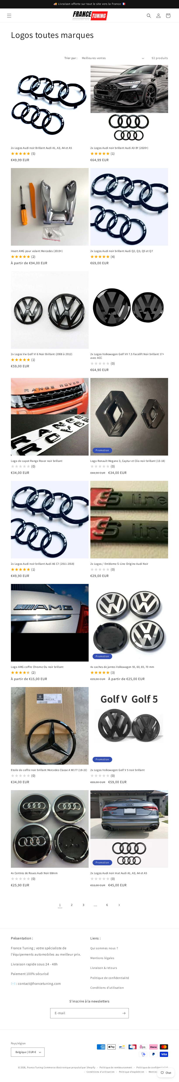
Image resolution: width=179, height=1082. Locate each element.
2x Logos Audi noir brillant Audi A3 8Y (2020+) (119, 148)
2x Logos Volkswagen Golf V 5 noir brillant (117, 770)
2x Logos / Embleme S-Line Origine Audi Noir (119, 564)
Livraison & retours (103, 968)
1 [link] (60, 905)
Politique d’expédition (131, 1071)
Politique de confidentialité (109, 978)
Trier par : (70, 58)
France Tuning (35, 1067)
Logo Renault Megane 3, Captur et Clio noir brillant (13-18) (127, 461)
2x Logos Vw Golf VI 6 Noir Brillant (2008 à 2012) (41, 354)
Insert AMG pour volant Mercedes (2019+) (37, 251)
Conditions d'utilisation (107, 988)
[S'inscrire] (124, 1013)
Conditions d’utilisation (101, 1071)
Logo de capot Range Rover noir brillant (36, 461)
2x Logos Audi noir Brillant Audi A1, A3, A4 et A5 (41, 148)
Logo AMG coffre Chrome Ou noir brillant (37, 667)
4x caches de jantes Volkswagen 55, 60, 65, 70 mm (122, 667)
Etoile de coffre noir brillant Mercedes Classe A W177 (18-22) (49, 770)
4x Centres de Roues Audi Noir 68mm (34, 873)
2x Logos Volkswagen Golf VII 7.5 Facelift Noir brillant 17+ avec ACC (127, 356)
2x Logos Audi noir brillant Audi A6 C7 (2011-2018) (42, 564)
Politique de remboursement (116, 1067)
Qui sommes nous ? (104, 948)
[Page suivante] (119, 905)
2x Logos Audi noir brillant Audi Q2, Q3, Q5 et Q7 (121, 251)
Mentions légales (102, 958)
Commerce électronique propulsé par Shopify (69, 1067)
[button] (9, 15)
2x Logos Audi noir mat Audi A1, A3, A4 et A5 (118, 873)
